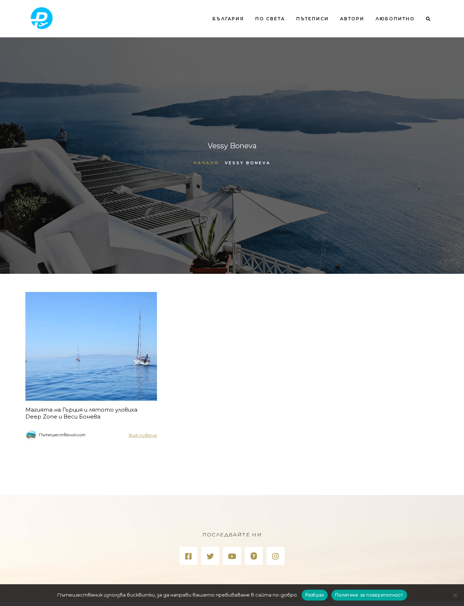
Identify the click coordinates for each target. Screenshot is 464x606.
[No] (455, 595)
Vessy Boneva (247, 162)
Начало (206, 162)
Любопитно (395, 18)
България (228, 18)
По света (270, 18)
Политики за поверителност (369, 595)
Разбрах (314, 595)
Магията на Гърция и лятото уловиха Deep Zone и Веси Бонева (81, 413)
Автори (352, 18)
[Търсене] (425, 48)
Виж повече (143, 435)
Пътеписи (312, 18)
